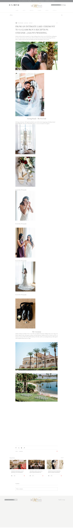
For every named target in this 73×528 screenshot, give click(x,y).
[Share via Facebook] (15, 447)
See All (62, 457)
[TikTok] (13, 5)
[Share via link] (24, 447)
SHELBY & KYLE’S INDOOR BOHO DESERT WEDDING (54, 471)
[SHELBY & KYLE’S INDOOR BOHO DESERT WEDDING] (55, 464)
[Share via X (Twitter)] (18, 447)
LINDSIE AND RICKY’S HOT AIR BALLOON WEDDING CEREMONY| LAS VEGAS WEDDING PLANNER (17, 471)
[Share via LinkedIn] (21, 447)
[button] (64, 4)
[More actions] (57, 23)
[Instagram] (9, 5)
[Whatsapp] (18, 5)
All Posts (11, 15)
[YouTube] (15, 5)
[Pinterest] (16, 5)
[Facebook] (11, 5)
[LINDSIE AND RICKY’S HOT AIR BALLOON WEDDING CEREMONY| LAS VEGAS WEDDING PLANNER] (18, 464)
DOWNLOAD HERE (50, 1)
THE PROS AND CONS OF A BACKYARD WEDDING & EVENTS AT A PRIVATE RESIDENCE (36, 471)
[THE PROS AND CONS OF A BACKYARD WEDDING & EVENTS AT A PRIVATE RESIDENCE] (36, 464)
